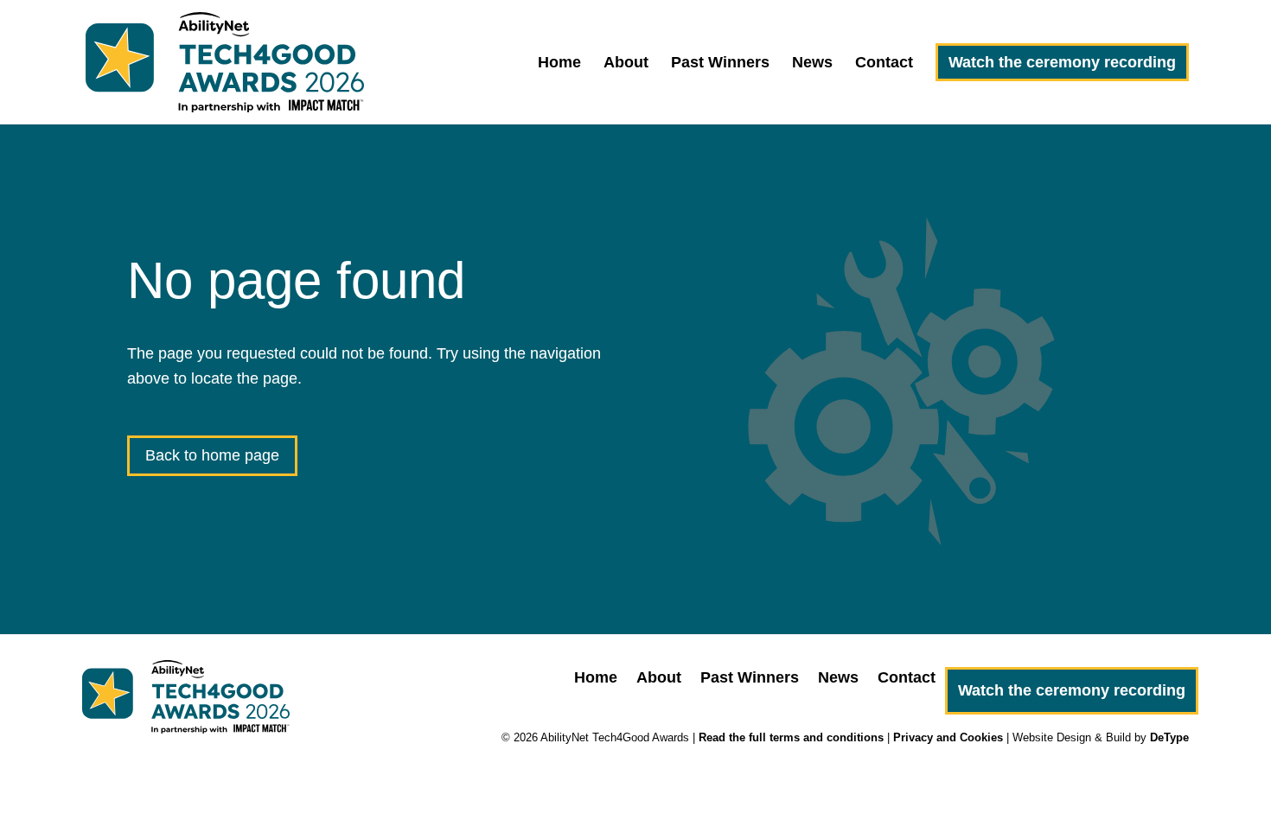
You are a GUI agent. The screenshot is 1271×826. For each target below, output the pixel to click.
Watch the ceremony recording (1062, 62)
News (812, 63)
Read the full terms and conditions (791, 737)
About (626, 63)
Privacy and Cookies (948, 737)
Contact (884, 63)
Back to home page (212, 455)
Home (559, 63)
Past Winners (720, 63)
